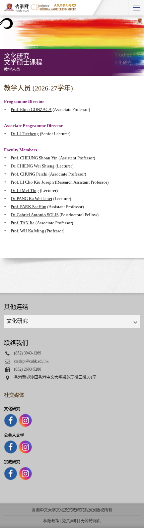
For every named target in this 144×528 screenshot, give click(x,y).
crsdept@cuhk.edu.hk (31, 361)
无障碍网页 (91, 521)
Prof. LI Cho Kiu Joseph (32, 182)
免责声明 (70, 521)
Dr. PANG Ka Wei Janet (31, 198)
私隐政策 (51, 521)
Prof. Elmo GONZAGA (31, 109)
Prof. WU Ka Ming (27, 230)
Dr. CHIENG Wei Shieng (33, 165)
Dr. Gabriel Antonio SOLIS (35, 214)
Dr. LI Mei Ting (25, 190)
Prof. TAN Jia (22, 222)
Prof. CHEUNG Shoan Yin (34, 157)
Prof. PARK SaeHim (28, 206)
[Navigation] (136, 7)
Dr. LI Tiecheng (25, 133)
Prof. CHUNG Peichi (29, 174)
